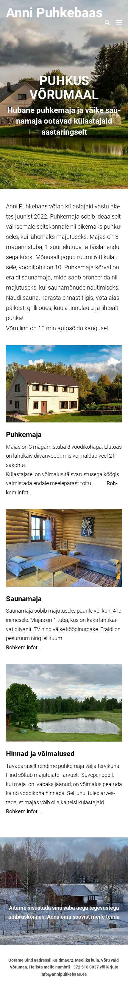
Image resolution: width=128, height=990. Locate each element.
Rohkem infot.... (24, 811)
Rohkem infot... (24, 647)
